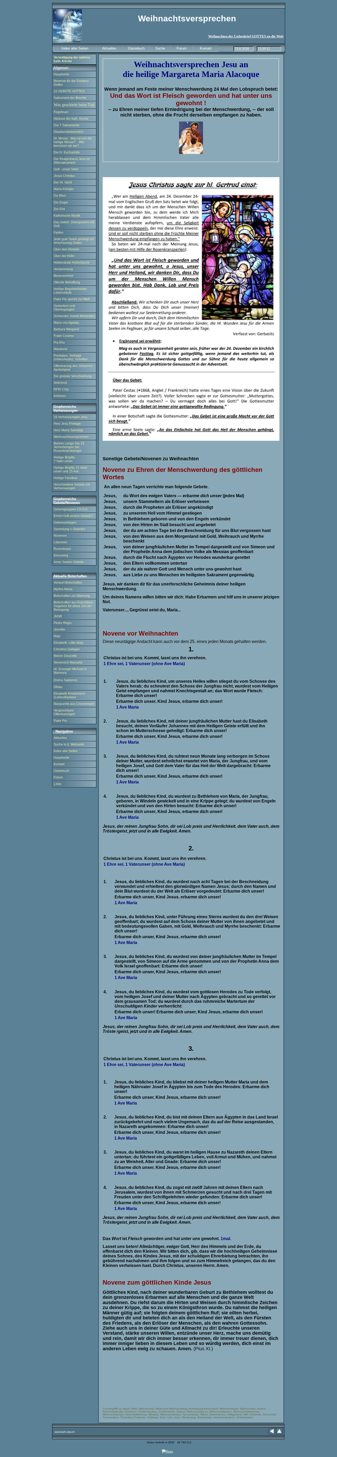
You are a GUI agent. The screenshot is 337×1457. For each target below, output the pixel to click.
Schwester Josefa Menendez (74, 316)
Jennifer (59, 629)
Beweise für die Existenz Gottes (71, 82)
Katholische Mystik (67, 215)
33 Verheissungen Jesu (70, 417)
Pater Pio (61, 721)
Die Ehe (59, 209)
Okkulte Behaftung (67, 282)
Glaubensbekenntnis (68, 132)
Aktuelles (60, 738)
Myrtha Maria (63, 589)
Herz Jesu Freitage (67, 423)
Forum (58, 777)
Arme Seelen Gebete (69, 562)
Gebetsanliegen (65, 522)
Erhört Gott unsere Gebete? (73, 516)
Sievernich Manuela (68, 662)
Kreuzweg (61, 555)
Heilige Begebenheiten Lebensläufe (70, 290)
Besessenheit (63, 276)
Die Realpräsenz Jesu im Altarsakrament (72, 160)
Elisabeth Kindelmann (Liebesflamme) (69, 695)
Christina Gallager (67, 649)
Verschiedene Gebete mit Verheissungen (72, 486)
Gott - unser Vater (66, 169)
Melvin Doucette (65, 656)
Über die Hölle (64, 256)
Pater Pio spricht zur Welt (72, 299)
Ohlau (58, 687)
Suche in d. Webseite (69, 744)
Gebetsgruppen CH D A (70, 509)
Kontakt (59, 764)
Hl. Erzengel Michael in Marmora (70, 671)
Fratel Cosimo (64, 336)
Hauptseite (61, 74)
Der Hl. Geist (63, 182)
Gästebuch (61, 771)
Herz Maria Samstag (68, 430)
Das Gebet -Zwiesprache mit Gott (74, 224)
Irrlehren (60, 396)
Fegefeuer (61, 112)
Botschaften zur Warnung (72, 596)
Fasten (58, 232)
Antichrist (60, 383)
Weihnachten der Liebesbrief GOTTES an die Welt (245, 36)
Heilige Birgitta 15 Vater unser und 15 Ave (70, 469)
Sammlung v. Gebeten (69, 529)
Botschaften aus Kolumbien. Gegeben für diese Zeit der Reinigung (74, 606)
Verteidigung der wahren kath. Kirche (72, 59)
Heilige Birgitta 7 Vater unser (64, 459)
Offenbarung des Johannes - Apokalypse (74, 367)
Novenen (60, 536)
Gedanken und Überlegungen (64, 307)
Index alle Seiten (66, 751)
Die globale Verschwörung (73, 376)
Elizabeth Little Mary (68, 643)
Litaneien (60, 542)
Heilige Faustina (65, 478)
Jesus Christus (64, 176)
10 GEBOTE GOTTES (69, 91)
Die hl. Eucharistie (67, 152)
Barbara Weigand (66, 329)
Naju (57, 636)
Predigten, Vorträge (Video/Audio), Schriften (71, 357)
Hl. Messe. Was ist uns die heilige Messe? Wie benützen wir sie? (73, 142)
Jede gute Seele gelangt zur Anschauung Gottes (74, 241)
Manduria (60, 349)
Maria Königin (64, 189)
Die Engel (61, 202)
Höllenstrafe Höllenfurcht (71, 262)
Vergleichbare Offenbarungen (64, 712)
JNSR (58, 616)
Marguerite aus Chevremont (74, 704)
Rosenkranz (62, 549)
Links (58, 784)
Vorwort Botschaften (68, 582)
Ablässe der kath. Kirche (71, 118)
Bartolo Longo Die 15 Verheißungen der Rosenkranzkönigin (69, 447)
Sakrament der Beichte (70, 98)
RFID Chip (61, 389)
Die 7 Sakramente (67, 125)
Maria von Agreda (66, 323)
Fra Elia (59, 342)
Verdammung (63, 269)
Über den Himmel (66, 249)
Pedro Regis (63, 623)
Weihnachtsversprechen (71, 437)
